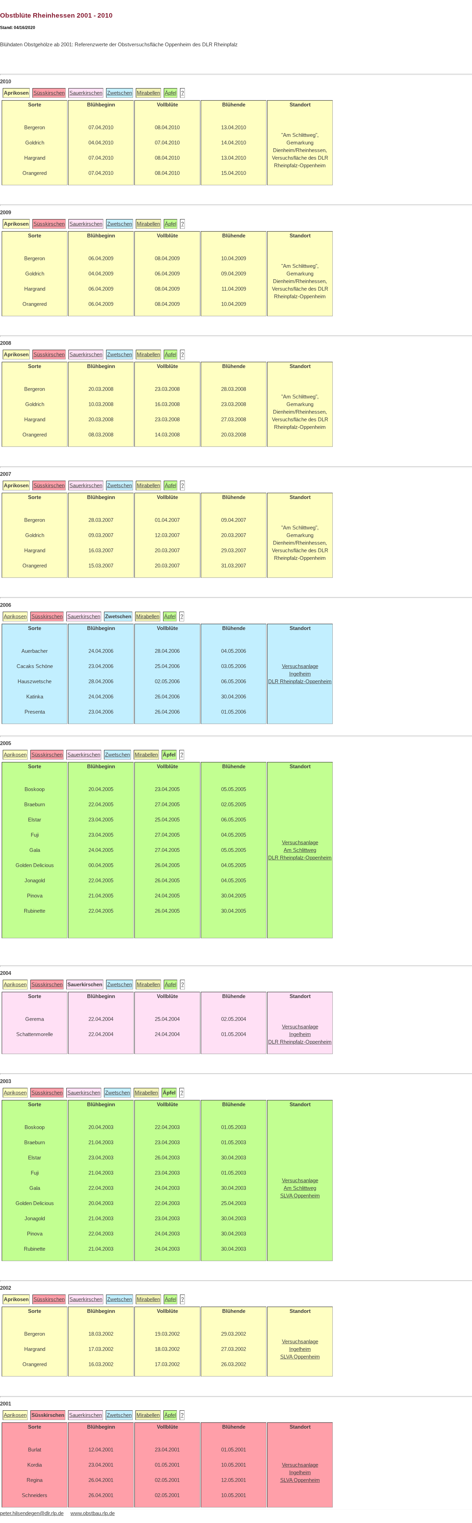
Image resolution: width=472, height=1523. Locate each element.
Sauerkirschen (85, 93)
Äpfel (170, 93)
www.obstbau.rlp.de (92, 1513)
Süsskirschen (49, 93)
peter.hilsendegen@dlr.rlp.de (32, 1513)
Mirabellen (148, 93)
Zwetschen (119, 93)
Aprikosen (15, 616)
